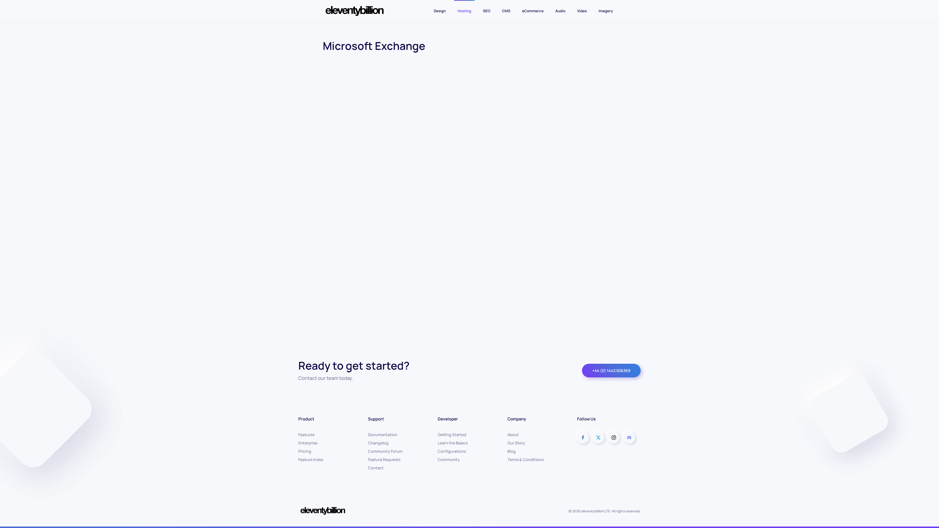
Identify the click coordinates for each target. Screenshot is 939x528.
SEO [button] (486, 10)
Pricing (304, 451)
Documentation (382, 434)
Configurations (452, 451)
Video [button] (582, 10)
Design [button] (440, 10)
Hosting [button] (464, 10)
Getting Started (452, 434)
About (513, 434)
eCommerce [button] (533, 10)
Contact (376, 468)
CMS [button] (506, 10)
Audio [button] (560, 10)
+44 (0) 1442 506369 (611, 370)
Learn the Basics (453, 443)
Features (306, 434)
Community (449, 459)
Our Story (516, 443)
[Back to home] (354, 11)
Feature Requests (384, 459)
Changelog (378, 443)
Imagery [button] (606, 10)
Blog (511, 451)
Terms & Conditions (525, 459)
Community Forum (385, 451)
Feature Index (311, 459)
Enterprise (307, 443)
